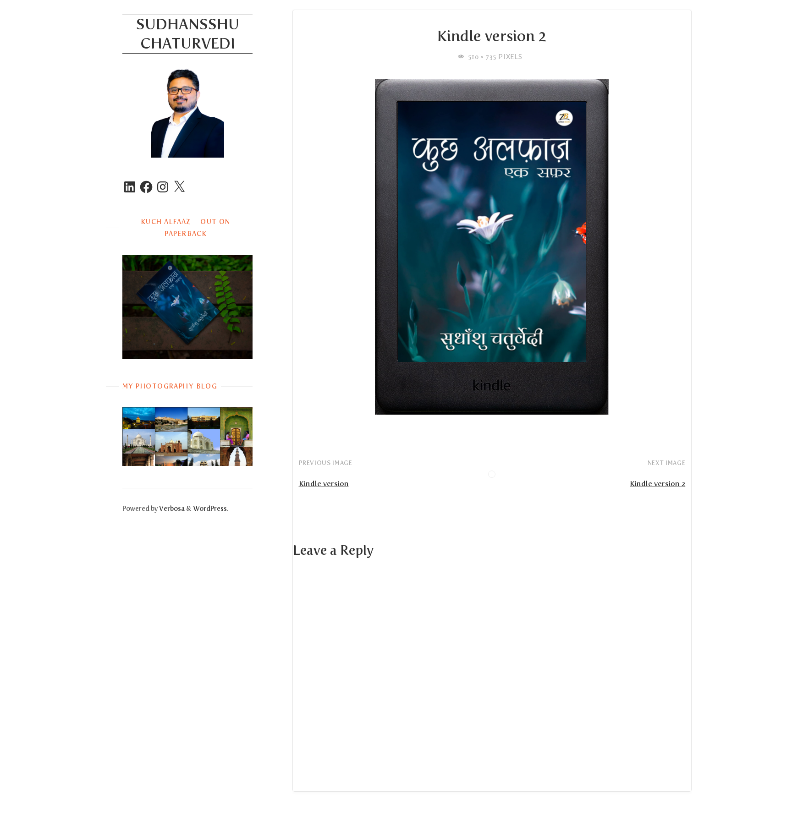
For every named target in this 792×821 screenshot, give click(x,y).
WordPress (210, 508)
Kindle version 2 (657, 483)
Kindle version (324, 483)
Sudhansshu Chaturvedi (187, 34)
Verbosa (171, 508)
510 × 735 (483, 57)
